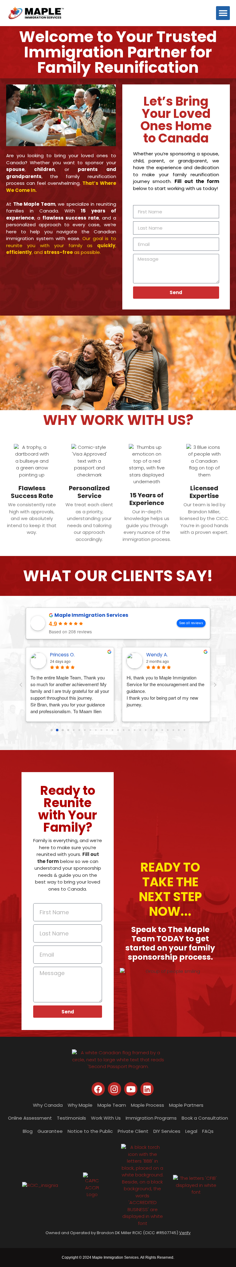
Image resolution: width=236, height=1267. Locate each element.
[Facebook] (98, 1088)
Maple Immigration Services (91, 615)
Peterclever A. (66, 655)
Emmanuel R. (160, 655)
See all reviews (191, 623)
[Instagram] (114, 1088)
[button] (223, 13)
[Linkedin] (147, 1088)
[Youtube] (130, 1088)
